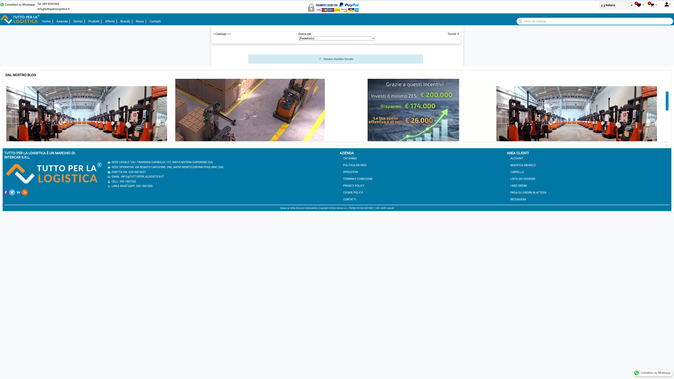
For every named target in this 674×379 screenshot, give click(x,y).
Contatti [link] (155, 21)
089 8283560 (50, 4)
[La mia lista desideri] (640, 5)
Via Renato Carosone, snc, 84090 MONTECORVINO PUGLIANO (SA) (179, 167)
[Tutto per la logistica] (20, 19)
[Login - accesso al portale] (667, 4)
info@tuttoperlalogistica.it (53, 9)
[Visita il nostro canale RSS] (25, 192)
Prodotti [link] (93, 21)
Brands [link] (125, 21)
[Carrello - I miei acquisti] (653, 5)
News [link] (140, 21)
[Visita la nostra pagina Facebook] (6, 192)
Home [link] (46, 21)
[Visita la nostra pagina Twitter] (12, 192)
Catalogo (221, 34)
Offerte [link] (110, 21)
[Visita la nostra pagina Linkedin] (18, 192)
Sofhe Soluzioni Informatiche (303, 208)
